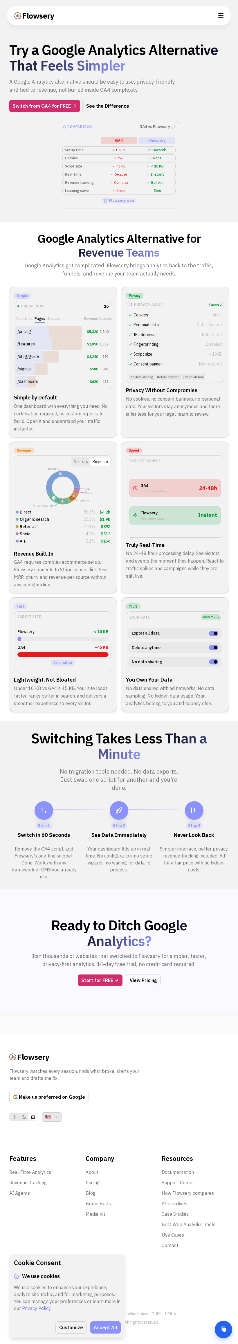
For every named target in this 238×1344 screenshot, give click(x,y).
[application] (63, 487)
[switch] (213, 633)
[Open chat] (223, 1329)
